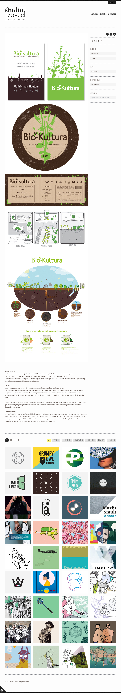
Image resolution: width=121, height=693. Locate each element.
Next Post (111, 34)
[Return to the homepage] (33, 14)
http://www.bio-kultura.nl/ (100, 98)
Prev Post (107, 34)
